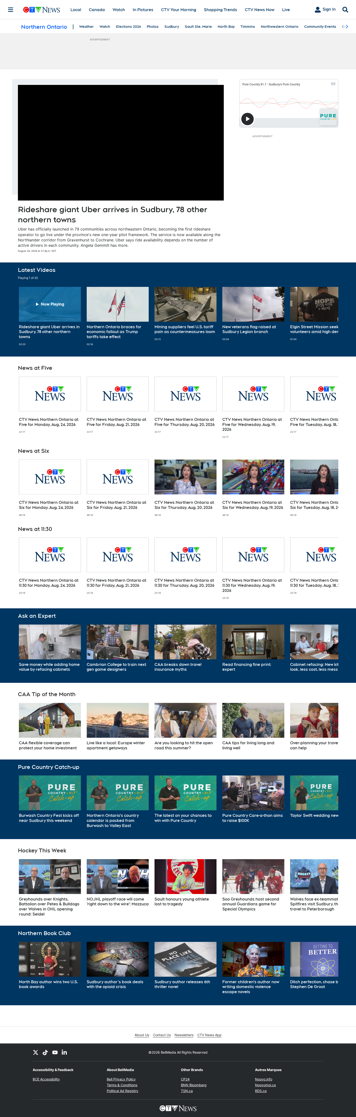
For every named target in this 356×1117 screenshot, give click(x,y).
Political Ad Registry (122, 1091)
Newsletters (184, 1035)
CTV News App (209, 1035)
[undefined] (50, 316)
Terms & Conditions (122, 1085)
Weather (86, 27)
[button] (328, 316)
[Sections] (10, 10)
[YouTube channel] (55, 1052)
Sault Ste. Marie (198, 27)
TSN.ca (187, 1091)
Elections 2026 (128, 27)
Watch (119, 9)
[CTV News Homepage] (41, 10)
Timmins (247, 27)
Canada (97, 9)
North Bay (226, 27)
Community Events (320, 27)
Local (75, 9)
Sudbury (171, 27)
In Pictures (143, 9)
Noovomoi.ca (265, 1085)
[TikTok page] (45, 1052)
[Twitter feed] (36, 1052)
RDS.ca (261, 1091)
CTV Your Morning (178, 9)
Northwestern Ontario (279, 27)
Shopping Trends (220, 9)
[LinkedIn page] (65, 1052)
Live (286, 9)
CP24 (185, 1079)
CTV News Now (259, 9)
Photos (153, 27)
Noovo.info (263, 1079)
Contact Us (162, 1035)
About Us (142, 1035)
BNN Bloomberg (194, 1085)
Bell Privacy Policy (121, 1079)
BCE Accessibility (46, 1079)
